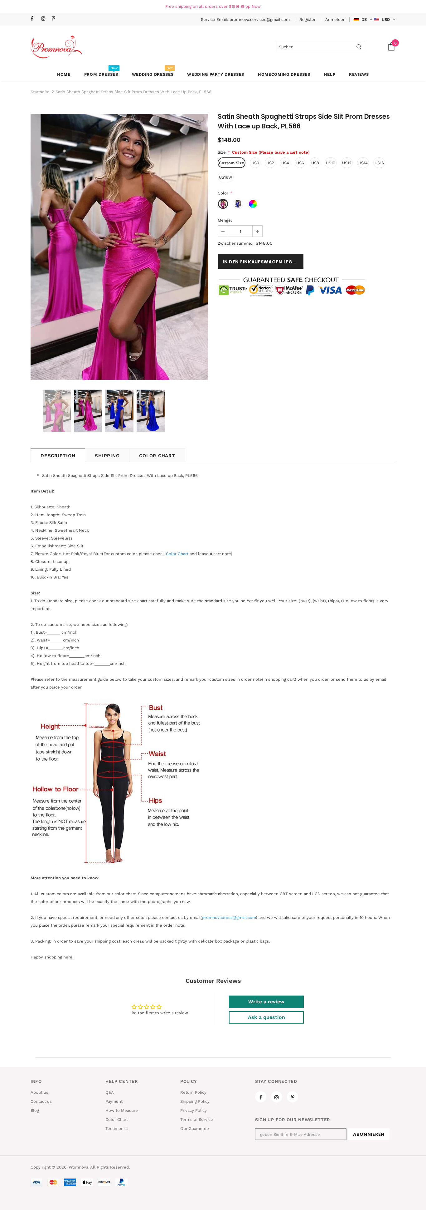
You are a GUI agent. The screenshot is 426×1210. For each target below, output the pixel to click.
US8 (315, 163)
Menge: (225, 220)
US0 (255, 163)
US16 (379, 163)
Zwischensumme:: (236, 243)
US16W (225, 177)
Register (308, 19)
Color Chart (157, 456)
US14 (363, 163)
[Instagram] (45, 19)
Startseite (40, 91)
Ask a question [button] (266, 1017)
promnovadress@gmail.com (229, 917)
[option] (119, 247)
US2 (270, 163)
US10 (330, 163)
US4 (285, 163)
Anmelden (335, 19)
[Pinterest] (56, 19)
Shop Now (250, 6)
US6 (300, 163)
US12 (346, 163)
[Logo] (56, 46)
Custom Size (231, 163)
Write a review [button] (266, 1002)
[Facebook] (34, 19)
